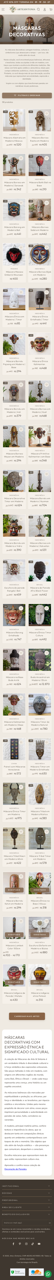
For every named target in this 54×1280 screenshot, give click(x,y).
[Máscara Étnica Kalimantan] (39, 343)
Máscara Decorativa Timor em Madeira (14, 500)
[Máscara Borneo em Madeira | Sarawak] (14, 165)
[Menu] (3, 9)
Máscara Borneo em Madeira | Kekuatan (40, 544)
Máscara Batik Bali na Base (40, 184)
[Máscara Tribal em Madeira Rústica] (39, 793)
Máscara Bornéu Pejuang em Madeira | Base (14, 364)
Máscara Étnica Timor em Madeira (14, 813)
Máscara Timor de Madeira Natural (40, 723)
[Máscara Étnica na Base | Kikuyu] (39, 883)
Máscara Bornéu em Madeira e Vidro (14, 544)
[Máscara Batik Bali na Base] (39, 165)
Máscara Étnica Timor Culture (40, 634)
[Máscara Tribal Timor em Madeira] (39, 838)
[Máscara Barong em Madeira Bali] (14, 209)
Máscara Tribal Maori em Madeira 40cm (14, 857)
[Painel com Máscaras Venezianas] (14, 749)
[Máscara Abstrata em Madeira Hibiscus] (14, 120)
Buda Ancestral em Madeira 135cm (40, 679)
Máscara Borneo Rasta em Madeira (39, 139)
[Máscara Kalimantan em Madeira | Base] (14, 704)
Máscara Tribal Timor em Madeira (40, 857)
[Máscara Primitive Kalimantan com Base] (39, 436)
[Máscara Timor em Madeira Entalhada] (39, 749)
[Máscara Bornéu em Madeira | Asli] (14, 391)
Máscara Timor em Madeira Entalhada (40, 768)
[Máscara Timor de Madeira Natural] (39, 704)
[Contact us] (48, 1274)
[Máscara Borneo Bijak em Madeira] (39, 254)
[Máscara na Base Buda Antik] (14, 659)
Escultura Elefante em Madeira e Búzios (40, 947)
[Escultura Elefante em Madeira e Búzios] (39, 928)
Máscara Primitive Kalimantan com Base (39, 455)
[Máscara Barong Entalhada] (14, 615)
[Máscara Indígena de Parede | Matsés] (14, 975)
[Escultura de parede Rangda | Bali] (14, 570)
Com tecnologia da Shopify (27, 1262)
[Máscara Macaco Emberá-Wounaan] (14, 254)
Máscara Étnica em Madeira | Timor (14, 318)
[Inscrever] (50, 1223)
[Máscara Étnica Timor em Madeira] (14, 793)
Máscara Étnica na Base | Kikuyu (40, 902)
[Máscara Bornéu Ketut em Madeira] (14, 883)
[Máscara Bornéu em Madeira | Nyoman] (39, 481)
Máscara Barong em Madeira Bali (14, 228)
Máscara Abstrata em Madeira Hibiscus (15, 139)
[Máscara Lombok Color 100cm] (14, 928)
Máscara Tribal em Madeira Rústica (40, 813)
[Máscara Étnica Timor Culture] (39, 615)
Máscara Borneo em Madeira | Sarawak (14, 184)
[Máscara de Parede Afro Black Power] (39, 570)
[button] (38, 9)
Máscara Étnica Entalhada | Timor (39, 318)
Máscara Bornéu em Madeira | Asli (14, 410)
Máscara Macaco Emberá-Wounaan (14, 273)
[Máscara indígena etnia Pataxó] (39, 975)
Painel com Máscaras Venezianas (14, 768)
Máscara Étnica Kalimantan (40, 363)
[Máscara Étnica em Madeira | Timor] (14, 299)
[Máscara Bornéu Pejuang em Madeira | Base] (14, 343)
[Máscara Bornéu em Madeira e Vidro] (14, 525)
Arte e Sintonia (15, 1256)
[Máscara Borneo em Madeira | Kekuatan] (39, 525)
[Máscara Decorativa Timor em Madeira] (14, 481)
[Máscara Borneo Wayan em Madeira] (14, 436)
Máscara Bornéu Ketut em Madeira (14, 902)
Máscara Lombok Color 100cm (14, 947)
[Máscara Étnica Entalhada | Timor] (39, 299)
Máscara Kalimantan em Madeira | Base (14, 723)
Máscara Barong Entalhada (14, 634)
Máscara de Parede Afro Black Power (40, 589)
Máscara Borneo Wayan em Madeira (14, 455)
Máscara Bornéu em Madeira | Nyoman (40, 500)
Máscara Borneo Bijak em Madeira (40, 273)
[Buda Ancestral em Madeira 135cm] (39, 659)
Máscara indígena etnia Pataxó (40, 994)
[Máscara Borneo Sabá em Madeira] (39, 209)
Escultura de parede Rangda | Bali (14, 589)
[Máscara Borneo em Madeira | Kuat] (39, 391)
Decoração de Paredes (15, 1169)
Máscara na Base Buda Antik (14, 679)
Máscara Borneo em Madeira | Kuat (40, 410)
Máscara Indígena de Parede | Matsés (14, 994)
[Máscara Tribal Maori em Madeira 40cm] (14, 838)
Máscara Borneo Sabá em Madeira (40, 228)
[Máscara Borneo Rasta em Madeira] (39, 120)
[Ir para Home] (22, 9)
